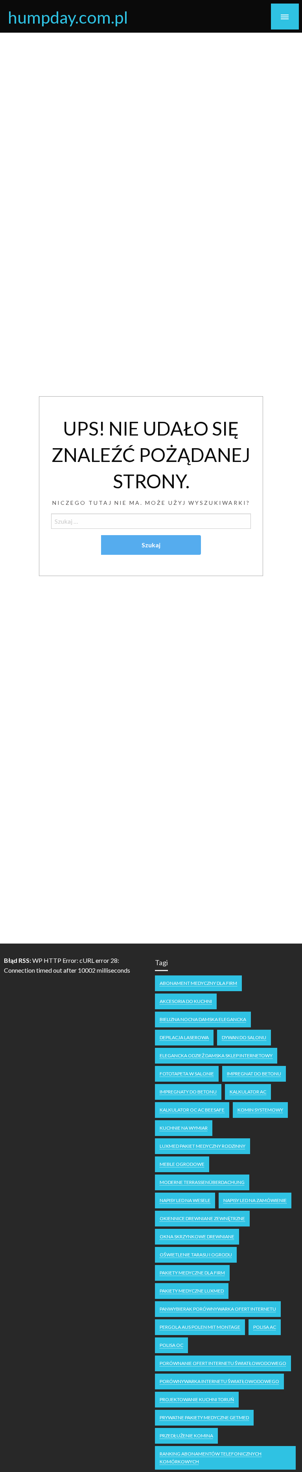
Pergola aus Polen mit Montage (200, 1327)
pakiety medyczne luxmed (192, 1291)
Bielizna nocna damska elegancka (203, 1019)
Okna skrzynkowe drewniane (197, 1236)
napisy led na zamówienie (255, 1200)
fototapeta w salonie (187, 1074)
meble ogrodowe (182, 1164)
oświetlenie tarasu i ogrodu (196, 1255)
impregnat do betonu (254, 1074)
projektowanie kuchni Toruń (197, 1399)
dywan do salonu (244, 1037)
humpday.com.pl (68, 17)
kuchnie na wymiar (184, 1128)
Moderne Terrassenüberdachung (202, 1182)
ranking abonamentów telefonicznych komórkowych (210, 1458)
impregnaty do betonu (188, 1092)
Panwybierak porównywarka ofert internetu (218, 1309)
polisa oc (171, 1345)
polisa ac (264, 1327)
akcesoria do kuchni (186, 1001)
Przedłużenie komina (186, 1436)
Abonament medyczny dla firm (198, 983)
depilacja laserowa (184, 1037)
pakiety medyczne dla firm (192, 1273)
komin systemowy (260, 1110)
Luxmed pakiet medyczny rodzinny (202, 1146)
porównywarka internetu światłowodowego (219, 1381)
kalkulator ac (248, 1092)
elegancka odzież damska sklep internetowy (216, 1055)
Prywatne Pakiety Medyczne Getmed (204, 1417)
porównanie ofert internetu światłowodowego (223, 1363)
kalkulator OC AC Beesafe (192, 1110)
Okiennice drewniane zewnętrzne (202, 1218)
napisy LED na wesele (185, 1200)
